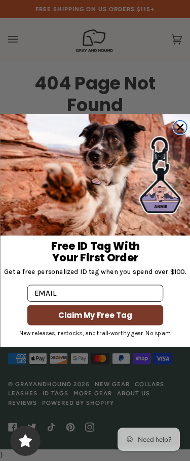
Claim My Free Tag (95, 315)
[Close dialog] (180, 127)
